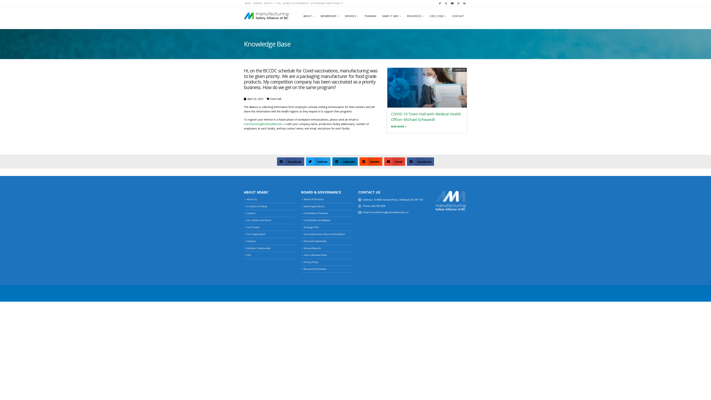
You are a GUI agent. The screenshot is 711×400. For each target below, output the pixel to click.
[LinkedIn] (464, 3)
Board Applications (314, 206)
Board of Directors (314, 199)
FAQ (278, 3)
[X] (446, 3)
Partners (251, 241)
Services (350, 16)
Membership (328, 16)
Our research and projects (326, 3)
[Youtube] (452, 3)
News (248, 3)
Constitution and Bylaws (317, 220)
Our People (253, 227)
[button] (290, 161)
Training (370, 16)
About (307, 16)
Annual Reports (312, 248)
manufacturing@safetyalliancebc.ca (265, 124)
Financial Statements (315, 241)
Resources (414, 16)
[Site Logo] (266, 16)
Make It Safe (390, 16)
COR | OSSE (436, 16)
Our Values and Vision (259, 220)
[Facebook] (440, 3)
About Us (252, 199)
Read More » (398, 126)
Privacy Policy (311, 262)
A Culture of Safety (257, 206)
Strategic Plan (311, 227)
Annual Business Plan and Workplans (324, 234)
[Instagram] (458, 3)
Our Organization (256, 234)
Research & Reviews (315, 269)
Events (268, 3)
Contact (458, 16)
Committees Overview (316, 213)
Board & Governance (295, 3)
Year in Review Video (315, 255)
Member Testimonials (259, 248)
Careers (257, 3)
